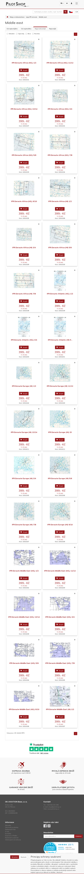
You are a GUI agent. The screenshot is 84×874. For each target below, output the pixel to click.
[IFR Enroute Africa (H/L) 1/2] (24, 49)
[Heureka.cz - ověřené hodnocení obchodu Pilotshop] (61, 849)
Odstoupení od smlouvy (13, 840)
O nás (7, 831)
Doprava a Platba (11, 836)
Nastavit (23, 857)
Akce (29, 34)
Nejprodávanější (40, 29)
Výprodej (21, 34)
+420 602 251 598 (52, 805)
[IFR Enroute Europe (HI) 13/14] (24, 419)
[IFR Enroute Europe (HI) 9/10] (60, 511)
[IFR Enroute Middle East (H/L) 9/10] (24, 696)
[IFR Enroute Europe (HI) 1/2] (24, 373)
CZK (76, 12)
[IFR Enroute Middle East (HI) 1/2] (60, 696)
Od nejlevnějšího (12, 29)
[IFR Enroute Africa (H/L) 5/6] (24, 142)
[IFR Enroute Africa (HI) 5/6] (60, 234)
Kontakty (8, 833)
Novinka (37, 34)
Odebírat (78, 836)
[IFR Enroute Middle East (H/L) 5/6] (24, 650)
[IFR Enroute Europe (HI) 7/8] (24, 511)
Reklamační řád (10, 829)
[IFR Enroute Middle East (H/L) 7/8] (60, 650)
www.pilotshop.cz (53, 809)
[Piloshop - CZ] (71, 12)
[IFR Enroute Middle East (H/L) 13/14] (24, 604)
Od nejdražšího (26, 29)
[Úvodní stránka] (7, 17)
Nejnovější (52, 29)
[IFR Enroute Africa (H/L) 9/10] (24, 188)
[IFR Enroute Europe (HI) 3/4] (24, 465)
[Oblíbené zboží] (67, 3)
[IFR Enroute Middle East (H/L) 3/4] (60, 604)
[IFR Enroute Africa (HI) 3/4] (24, 234)
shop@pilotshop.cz (54, 807)
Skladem (12, 34)
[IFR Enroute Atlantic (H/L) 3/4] (24, 326)
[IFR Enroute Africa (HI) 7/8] (24, 280)
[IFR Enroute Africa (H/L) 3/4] (60, 96)
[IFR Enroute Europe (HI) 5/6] (60, 465)
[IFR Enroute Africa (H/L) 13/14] (24, 96)
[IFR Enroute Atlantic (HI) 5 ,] (60, 326)
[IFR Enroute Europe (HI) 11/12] (60, 373)
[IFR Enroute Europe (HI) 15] (60, 419)
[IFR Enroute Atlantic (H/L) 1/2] (60, 280)
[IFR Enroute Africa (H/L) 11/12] (60, 49)
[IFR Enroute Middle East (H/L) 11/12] (60, 557)
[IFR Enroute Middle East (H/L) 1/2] (24, 557)
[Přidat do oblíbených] (38, 39)
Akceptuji (15, 857)
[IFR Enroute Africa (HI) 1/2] (60, 188)
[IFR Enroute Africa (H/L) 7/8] (60, 142)
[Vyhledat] (65, 12)
